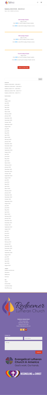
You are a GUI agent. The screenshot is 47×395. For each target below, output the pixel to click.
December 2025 (8, 118)
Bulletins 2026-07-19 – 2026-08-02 (12, 88)
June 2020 (7, 259)
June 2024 (7, 156)
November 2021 (8, 222)
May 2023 (7, 184)
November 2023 (8, 171)
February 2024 (8, 165)
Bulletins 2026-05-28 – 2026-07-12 (12, 93)
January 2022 (8, 218)
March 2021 (7, 239)
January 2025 (8, 141)
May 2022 (7, 210)
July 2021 (7, 231)
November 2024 (8, 145)
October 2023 (8, 173)
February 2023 (8, 190)
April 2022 (7, 212)
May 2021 (7, 235)
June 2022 (7, 207)
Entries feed (7, 283)
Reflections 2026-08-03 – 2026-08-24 (13, 86)
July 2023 (7, 180)
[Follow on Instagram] (23, 330)
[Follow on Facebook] (21, 330)
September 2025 (8, 124)
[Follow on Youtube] (26, 330)
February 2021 (8, 242)
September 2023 (8, 175)
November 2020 (8, 248)
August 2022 (7, 203)
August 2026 (7, 101)
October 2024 (8, 148)
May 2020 (7, 261)
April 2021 (7, 237)
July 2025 (7, 128)
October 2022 (8, 199)
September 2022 (8, 201)
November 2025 (8, 120)
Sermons (7, 276)
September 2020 (8, 252)
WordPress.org (8, 288)
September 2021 (8, 227)
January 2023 (8, 192)
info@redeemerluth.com (24, 326)
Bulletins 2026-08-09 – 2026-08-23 (12, 84)
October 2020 (8, 250)
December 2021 (8, 220)
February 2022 (8, 216)
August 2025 (7, 126)
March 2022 (7, 214)
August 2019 (7, 265)
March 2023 (7, 188)
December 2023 (8, 169)
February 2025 (8, 139)
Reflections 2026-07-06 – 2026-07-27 (13, 90)
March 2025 (7, 137)
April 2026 (7, 109)
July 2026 (7, 103)
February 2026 (8, 113)
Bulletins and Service (15, 11)
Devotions (7, 272)
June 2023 (7, 182)
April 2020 (7, 263)
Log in (6, 281)
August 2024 (7, 152)
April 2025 (7, 135)
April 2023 (7, 186)
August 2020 (7, 254)
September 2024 (8, 150)
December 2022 (8, 195)
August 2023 (7, 178)
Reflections (7, 274)
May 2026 (7, 107)
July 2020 (7, 257)
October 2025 (8, 122)
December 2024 (8, 143)
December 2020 (8, 246)
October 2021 (8, 225)
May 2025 (7, 133)
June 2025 (7, 131)
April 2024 (7, 160)
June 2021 (7, 233)
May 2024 (7, 158)
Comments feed (8, 285)
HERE (16, 26)
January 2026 (8, 116)
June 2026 (7, 105)
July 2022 (7, 205)
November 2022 (8, 197)
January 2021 (8, 244)
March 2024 (7, 163)
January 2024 (8, 167)
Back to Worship (23, 67)
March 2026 (7, 111)
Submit (39, 352)
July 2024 (7, 154)
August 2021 (7, 229)
